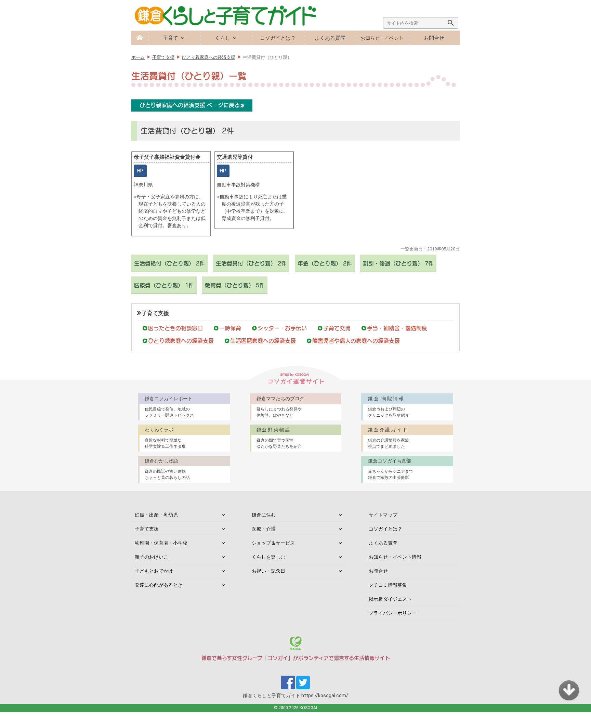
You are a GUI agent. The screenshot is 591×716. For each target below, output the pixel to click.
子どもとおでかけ (154, 571)
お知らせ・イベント (382, 38)
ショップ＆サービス (273, 543)
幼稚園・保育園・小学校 (161, 543)
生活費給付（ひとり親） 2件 (169, 263)
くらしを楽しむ (268, 557)
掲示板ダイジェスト (390, 599)
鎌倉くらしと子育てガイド (295, 695)
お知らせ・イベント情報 (395, 557)
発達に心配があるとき (159, 585)
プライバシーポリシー (393, 613)
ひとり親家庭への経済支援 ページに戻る (190, 105)
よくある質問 (330, 38)
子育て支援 (155, 313)
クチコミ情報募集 (388, 585)
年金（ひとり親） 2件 (325, 263)
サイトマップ (383, 515)
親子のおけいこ (151, 557)
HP (140, 170)
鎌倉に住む (264, 515)
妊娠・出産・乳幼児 (156, 515)
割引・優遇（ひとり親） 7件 (398, 263)
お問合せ (434, 38)
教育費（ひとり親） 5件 (235, 285)
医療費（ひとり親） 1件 (164, 285)
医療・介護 (264, 529)
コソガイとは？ (278, 38)
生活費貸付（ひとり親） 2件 (251, 263)
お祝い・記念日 (268, 571)
